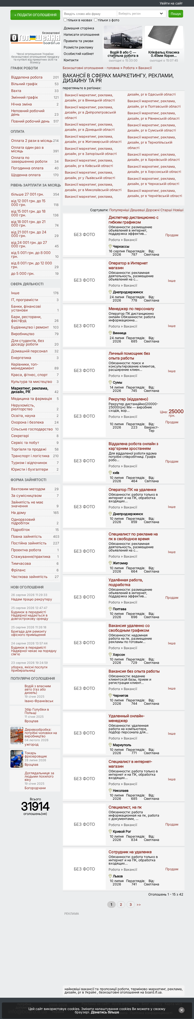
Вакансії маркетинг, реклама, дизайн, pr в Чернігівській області (155, 193)
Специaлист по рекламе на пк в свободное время (133, 536)
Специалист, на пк (125, 807)
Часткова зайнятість (29, 576)
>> (138, 904)
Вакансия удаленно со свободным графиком (129, 628)
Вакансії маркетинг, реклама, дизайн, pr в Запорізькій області (91, 151)
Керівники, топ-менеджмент (24, 366)
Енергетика (21, 357)
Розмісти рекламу (78, 47)
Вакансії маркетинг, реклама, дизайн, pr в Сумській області (152, 127)
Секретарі (20, 435)
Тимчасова (21, 563)
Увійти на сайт (171, 3)
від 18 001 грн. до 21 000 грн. (28, 223)
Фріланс (18, 570)
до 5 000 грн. (22, 273)
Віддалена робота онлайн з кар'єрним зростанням (133, 446)
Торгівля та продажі (28, 449)
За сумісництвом (26, 495)
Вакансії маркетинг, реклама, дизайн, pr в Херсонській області (154, 169)
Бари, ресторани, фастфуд (26, 319)
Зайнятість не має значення (27, 504)
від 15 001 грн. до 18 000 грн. (28, 213)
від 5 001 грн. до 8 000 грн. (31, 254)
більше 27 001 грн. (27, 194)
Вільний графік (24, 84)
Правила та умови (78, 41)
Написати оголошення (81, 34)
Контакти (71, 60)
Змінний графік (24, 97)
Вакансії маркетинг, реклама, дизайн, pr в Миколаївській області (93, 187)
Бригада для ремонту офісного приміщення (28, 633)
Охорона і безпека (27, 422)
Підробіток (20, 529)
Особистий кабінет (79, 54)
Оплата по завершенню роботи (29, 159)
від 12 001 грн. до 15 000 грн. (28, 203)
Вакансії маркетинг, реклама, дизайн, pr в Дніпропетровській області (90, 112)
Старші (166, 210)
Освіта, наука (23, 415)
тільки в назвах (79, 20)
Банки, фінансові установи (26, 308)
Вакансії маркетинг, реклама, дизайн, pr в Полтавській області (154, 103)
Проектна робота (26, 550)
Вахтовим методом (28, 489)
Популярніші (119, 210)
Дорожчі (152, 210)
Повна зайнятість (26, 536)
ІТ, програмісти (24, 299)
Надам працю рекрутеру (31, 599)
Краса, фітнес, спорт (29, 374)
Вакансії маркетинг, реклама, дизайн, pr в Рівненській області (153, 115)
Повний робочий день (30, 121)
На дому (18, 512)
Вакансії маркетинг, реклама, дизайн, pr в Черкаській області (153, 181)
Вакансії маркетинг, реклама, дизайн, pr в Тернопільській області (152, 142)
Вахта (16, 90)
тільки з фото (108, 20)
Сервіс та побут (25, 442)
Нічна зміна (21, 104)
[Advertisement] (123, 948)
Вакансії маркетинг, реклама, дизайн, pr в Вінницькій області (90, 97)
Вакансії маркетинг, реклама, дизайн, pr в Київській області (89, 162)
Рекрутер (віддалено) (128, 399)
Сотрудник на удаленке (130, 851)
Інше (15, 293)
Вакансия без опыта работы (134, 671)
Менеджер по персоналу (131, 308)
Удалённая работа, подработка (126, 582)
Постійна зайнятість (29, 543)
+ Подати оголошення (35, 15)
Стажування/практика (30, 556)
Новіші (178, 210)
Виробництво (22, 334)
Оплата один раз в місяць (27, 149)
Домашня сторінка (79, 28)
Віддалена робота (27, 77)
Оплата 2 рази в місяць (32, 140)
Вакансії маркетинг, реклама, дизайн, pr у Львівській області (90, 174)
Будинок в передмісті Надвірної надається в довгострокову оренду (29, 615)
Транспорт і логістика (30, 456)
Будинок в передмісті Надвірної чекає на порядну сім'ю (34, 650)
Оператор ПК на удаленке (132, 489)
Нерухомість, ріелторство (23, 407)
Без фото (84, 234)
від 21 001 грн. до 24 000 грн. (28, 234)
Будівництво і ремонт (30, 327)
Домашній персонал (29, 351)
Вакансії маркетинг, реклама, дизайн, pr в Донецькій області (90, 126)
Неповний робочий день (27, 113)
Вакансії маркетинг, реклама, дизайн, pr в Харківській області (154, 157)
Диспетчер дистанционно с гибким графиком (134, 219)
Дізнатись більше (105, 1012)
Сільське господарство (32, 429)
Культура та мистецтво (31, 381)
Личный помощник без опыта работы (129, 355)
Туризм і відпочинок (29, 462)
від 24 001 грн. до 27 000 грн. (29, 244)
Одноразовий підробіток (23, 521)
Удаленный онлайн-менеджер (127, 718)
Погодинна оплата (27, 168)
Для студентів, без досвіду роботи (27, 342)
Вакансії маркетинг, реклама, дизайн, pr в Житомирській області (93, 139)
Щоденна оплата (26, 175)
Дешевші (137, 210)
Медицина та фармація (31, 398)
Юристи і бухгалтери (29, 469)
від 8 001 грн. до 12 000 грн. (31, 265)
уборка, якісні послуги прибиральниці (29, 668)
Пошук (176, 14)
